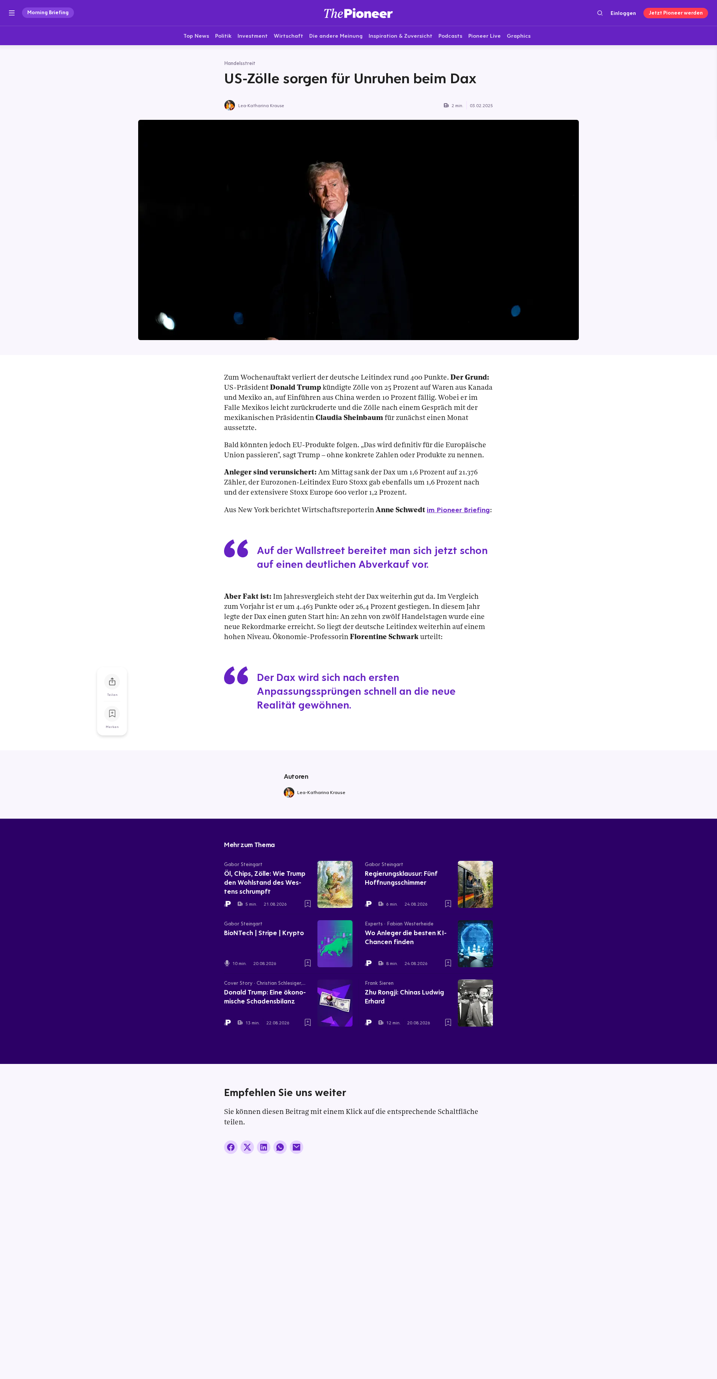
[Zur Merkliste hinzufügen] (112, 714)
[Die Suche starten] (600, 13)
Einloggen (623, 13)
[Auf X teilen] (247, 1147)
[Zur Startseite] (358, 13)
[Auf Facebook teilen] (231, 1147)
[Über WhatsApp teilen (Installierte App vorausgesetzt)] (280, 1147)
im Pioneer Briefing (458, 509)
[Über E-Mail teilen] (296, 1147)
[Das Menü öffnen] (12, 13)
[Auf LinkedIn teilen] (263, 1147)
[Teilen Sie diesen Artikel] (112, 682)
